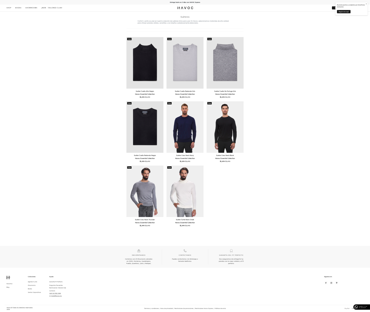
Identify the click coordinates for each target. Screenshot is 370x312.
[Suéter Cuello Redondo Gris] (185, 63)
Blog (7, 287)
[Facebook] (326, 284)
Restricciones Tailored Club (57, 288)
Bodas (30, 289)
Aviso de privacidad (166, 308)
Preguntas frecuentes (56, 285)
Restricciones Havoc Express (204, 308)
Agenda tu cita (32, 282)
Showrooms (31, 285)
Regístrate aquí (344, 12)
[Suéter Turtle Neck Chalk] (185, 191)
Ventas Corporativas (34, 292)
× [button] (366, 4)
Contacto (52, 291)
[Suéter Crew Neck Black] (225, 127)
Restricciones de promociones (183, 308)
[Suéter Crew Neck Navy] (185, 127)
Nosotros (9, 284)
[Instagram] (331, 284)
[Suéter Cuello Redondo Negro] (144, 127)
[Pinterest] (336, 284)
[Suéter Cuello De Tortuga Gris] (225, 63)
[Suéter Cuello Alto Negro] (144, 63)
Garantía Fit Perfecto (56, 282)
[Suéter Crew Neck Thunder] (144, 191)
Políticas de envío (220, 308)
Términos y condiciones (151, 308)
